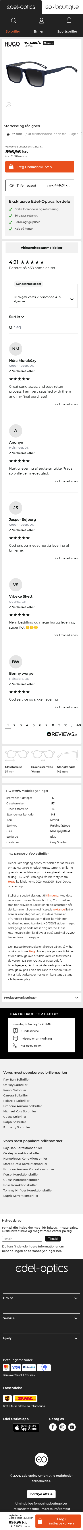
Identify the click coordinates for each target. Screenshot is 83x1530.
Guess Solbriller (14, 1116)
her (58, 1251)
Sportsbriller (67, 31)
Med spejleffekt (60, 831)
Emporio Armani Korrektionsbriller (28, 1169)
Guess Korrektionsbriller (21, 1179)
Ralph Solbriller (14, 1122)
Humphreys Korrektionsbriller (25, 1158)
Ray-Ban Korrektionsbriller (22, 1148)
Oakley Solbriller (15, 1084)
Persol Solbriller (14, 1090)
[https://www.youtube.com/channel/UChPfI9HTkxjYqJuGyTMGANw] (72, 1427)
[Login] (41, 20)
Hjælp (7, 1338)
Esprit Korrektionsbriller (20, 1195)
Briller (39, 31)
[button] (21, 7)
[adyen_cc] (6, 1367)
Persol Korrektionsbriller (21, 1174)
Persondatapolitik (26, 1509)
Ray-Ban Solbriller (16, 1079)
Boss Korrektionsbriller (20, 1185)
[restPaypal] (29, 1367)
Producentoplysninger (20, 997)
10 (65, 725)
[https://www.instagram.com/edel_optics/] (62, 1427)
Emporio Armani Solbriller (22, 1106)
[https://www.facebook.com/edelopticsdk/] (53, 1427)
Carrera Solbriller (15, 1095)
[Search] (13, 20)
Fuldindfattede (60, 825)
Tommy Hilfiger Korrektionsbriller (28, 1190)
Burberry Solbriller (16, 1127)
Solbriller (13, 31)
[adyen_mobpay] (44, 1367)
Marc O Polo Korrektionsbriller (25, 1164)
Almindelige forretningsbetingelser (41, 1503)
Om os (8, 1298)
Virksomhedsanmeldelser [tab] (41, 248)
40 (79, 725)
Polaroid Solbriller (16, 1100)
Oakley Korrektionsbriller (21, 1153)
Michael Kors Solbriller (19, 1111)
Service (9, 1318)
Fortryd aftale (41, 1494)
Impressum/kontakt (55, 1509)
